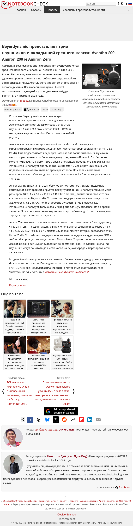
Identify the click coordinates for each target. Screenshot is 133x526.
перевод (23, 100)
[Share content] (23, 420)
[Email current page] (98, 420)
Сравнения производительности (84, 10)
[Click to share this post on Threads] (39, 420)
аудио (44, 109)
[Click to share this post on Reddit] (64, 419)
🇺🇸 (10, 105)
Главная (21, 10)
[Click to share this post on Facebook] (30, 420)
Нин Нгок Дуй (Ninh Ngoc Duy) (67, 456)
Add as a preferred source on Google (64, 410)
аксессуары (56, 109)
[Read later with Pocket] (73, 419)
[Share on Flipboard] (81, 419)
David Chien (66, 429)
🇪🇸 (14, 105)
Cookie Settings (66, 514)
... (129, 10)
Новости (52, 10)
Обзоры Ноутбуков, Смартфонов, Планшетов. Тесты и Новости (35, 500)
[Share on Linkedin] (90, 419)
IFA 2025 (34, 109)
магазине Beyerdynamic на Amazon (66, 272)
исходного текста (46, 429)
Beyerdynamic (17, 285)
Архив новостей (88, 500)
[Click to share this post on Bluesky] (47, 420)
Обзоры (36, 10)
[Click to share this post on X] (56, 419)
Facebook (124, 487)
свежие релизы (12, 109)
